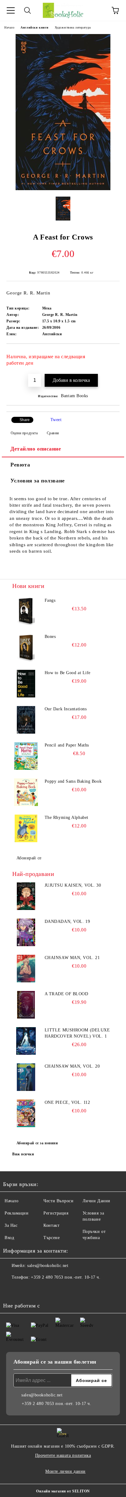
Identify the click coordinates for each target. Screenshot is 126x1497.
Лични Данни (96, 1201)
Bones (50, 636)
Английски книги (34, 27)
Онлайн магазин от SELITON (63, 1491)
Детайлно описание (35, 449)
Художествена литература (73, 27)
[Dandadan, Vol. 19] (26, 932)
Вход (9, 1237)
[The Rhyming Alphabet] (26, 828)
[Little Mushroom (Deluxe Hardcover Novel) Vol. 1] (26, 1041)
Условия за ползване (37, 481)
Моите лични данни (65, 1471)
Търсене (51, 1237)
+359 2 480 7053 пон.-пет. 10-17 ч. (65, 1277)
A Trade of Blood (66, 994)
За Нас (11, 1225)
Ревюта (20, 465)
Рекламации (17, 1213)
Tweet (56, 419)
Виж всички (23, 1154)
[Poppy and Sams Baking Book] (26, 792)
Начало (9, 27)
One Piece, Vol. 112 (67, 1102)
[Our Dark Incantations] (26, 720)
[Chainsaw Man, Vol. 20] (26, 1077)
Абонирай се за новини (37, 1143)
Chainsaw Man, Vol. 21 (72, 957)
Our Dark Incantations (66, 709)
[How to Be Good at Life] (26, 683)
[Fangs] (26, 611)
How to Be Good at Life (68, 672)
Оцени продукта (24, 433)
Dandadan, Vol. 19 (67, 921)
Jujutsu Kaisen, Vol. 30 (73, 885)
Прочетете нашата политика (63, 1455)
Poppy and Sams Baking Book (73, 781)
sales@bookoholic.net (47, 1265)
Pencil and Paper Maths (67, 745)
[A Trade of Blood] (26, 1005)
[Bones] (26, 647)
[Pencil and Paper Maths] (26, 756)
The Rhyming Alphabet (66, 817)
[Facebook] (11, 1290)
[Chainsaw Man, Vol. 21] (26, 968)
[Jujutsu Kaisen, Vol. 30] (26, 896)
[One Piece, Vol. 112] (26, 1113)
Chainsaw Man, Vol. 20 (72, 1066)
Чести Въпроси (58, 1201)
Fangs (50, 600)
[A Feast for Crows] (63, 188)
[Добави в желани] (110, 354)
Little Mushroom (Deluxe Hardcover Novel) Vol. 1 (77, 1033)
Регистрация (55, 1213)
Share (25, 420)
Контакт (51, 1225)
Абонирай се (29, 858)
